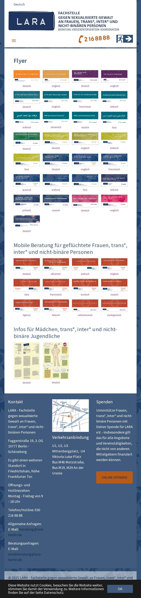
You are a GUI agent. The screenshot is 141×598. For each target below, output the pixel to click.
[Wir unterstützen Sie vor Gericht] (27, 139)
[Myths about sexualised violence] (56, 97)
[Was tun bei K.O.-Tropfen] (85, 201)
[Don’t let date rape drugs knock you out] (114, 201)
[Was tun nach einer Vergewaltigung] (56, 160)
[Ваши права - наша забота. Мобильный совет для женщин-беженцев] (114, 285)
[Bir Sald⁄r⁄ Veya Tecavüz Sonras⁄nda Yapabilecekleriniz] (114, 180)
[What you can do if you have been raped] (85, 160)
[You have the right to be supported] (56, 76)
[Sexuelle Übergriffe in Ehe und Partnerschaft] (56, 138)
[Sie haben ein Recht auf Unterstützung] (27, 76)
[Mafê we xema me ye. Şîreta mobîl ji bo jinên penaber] (85, 285)
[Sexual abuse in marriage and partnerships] (85, 138)
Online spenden (114, 477)
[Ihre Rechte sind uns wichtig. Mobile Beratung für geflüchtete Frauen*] (27, 264)
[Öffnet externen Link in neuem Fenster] (70, 415)
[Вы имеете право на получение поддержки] (56, 201)
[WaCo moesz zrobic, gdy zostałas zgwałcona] (27, 201)
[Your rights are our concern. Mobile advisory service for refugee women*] (85, 264)
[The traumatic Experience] (114, 76)
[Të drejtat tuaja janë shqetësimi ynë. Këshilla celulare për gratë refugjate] (56, 264)
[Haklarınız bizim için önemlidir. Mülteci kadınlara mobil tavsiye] (56, 305)
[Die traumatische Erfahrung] (85, 76)
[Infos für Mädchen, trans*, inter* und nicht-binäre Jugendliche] (27, 360)
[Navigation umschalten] (14, 41)
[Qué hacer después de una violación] (27, 180)
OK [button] (120, 588)
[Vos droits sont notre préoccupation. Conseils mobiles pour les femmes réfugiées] (56, 285)
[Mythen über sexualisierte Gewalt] (27, 97)
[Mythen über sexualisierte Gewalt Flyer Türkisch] (56, 118)
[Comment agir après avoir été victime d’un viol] (114, 160)
